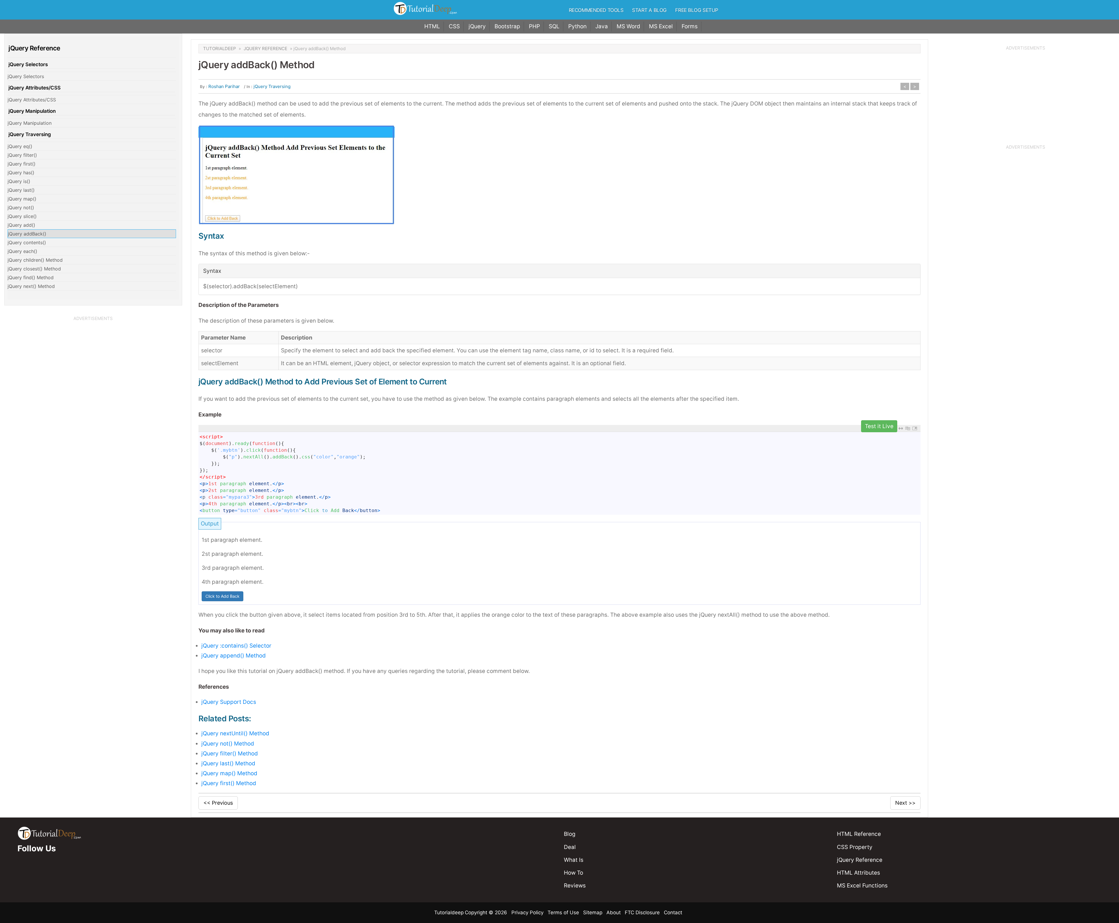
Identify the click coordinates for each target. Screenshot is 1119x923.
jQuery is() (19, 181)
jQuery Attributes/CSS (34, 88)
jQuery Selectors (28, 64)
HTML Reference (859, 834)
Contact (673, 912)
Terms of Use (563, 912)
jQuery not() (21, 207)
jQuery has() (21, 172)
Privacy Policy (527, 912)
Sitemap (592, 912)
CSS (454, 26)
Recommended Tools (596, 10)
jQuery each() (22, 251)
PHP (534, 26)
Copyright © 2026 (487, 912)
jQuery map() (22, 199)
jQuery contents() (27, 242)
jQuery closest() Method (34, 269)
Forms (690, 26)
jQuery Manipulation (32, 111)
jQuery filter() (22, 155)
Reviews (575, 885)
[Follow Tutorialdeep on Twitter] (26, 868)
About (613, 912)
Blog (570, 834)
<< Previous (218, 803)
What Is (573, 860)
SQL (554, 26)
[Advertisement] (93, 364)
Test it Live (879, 426)
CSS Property (854, 847)
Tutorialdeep (219, 48)
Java (601, 26)
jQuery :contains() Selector (236, 645)
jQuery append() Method (233, 655)
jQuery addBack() (27, 234)
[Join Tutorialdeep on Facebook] (18, 868)
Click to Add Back (222, 596)
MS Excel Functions (862, 885)
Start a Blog (649, 10)
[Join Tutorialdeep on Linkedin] (33, 868)
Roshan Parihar (224, 86)
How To (573, 872)
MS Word (628, 26)
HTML (432, 26)
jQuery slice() (22, 216)
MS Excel (661, 26)
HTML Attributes (858, 872)
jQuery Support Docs (228, 702)
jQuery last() (21, 190)
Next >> (905, 803)
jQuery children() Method (35, 260)
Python (577, 26)
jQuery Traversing (29, 134)
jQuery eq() (20, 146)
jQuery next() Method (31, 286)
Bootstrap (507, 26)
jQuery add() (21, 225)
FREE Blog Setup (696, 10)
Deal (570, 847)
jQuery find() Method (31, 277)
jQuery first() (22, 164)
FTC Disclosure (642, 912)
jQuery (477, 26)
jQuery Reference (265, 48)
